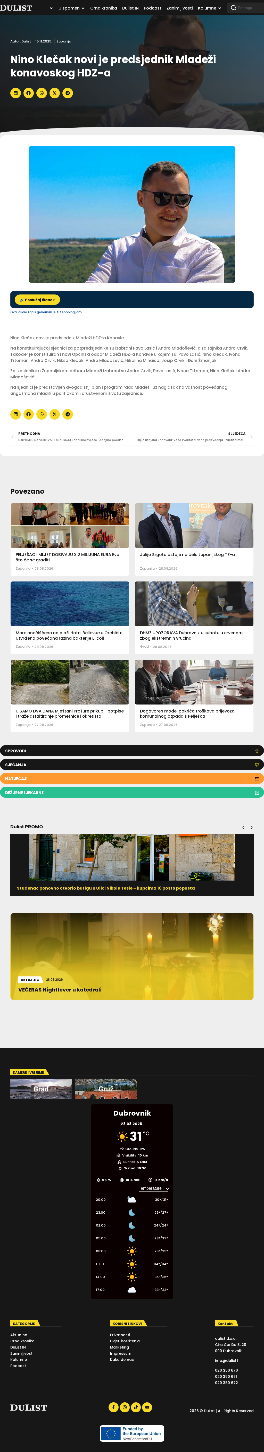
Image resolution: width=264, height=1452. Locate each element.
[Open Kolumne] (220, 8)
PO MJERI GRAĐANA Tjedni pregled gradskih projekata (76, 888)
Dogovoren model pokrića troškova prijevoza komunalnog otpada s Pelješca (187, 713)
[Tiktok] (136, 1407)
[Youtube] (147, 1407)
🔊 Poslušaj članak (37, 300)
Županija (63, 41)
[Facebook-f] (113, 1407)
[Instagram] (125, 1407)
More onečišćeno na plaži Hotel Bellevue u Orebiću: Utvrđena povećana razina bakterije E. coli (69, 635)
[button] (15, 93)
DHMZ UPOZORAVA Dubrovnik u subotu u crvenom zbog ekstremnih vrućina (191, 635)
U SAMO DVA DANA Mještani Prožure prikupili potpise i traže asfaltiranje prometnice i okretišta (70, 713)
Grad (144, 646)
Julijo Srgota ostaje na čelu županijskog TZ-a (187, 555)
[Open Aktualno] (51, 8)
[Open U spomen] (83, 8)
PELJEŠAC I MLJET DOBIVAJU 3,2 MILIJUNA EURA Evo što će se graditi (67, 557)
